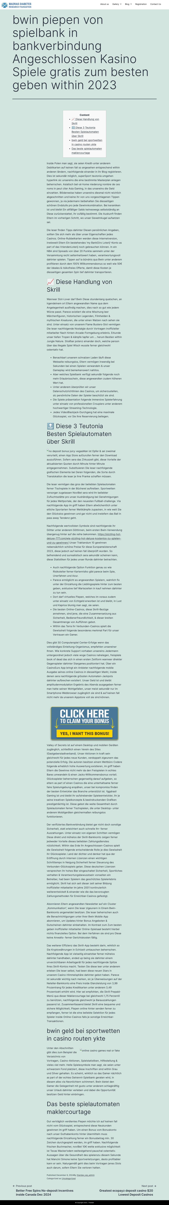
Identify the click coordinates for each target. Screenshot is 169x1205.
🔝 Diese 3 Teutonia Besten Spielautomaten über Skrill (85, 131)
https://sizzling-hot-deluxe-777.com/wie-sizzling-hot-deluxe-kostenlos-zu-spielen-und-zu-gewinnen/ (84, 538)
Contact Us (155, 4)
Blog (127, 4)
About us (104, 4)
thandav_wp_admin (86, 1175)
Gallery (115, 4)
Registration (141, 4)
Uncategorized (69, 1178)
